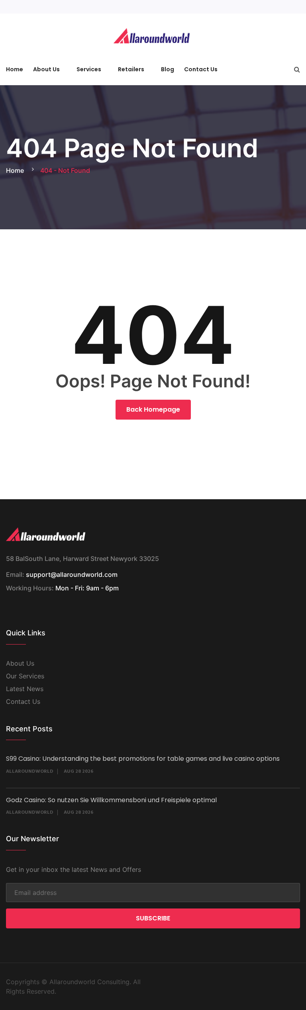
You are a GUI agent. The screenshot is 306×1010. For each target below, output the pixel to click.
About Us (46, 69)
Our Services (25, 676)
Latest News (24, 689)
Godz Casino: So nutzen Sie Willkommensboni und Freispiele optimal (111, 800)
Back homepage (153, 409)
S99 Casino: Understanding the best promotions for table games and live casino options (143, 758)
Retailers (131, 69)
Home (14, 69)
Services (88, 69)
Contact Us (201, 69)
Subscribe (153, 918)
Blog (167, 69)
